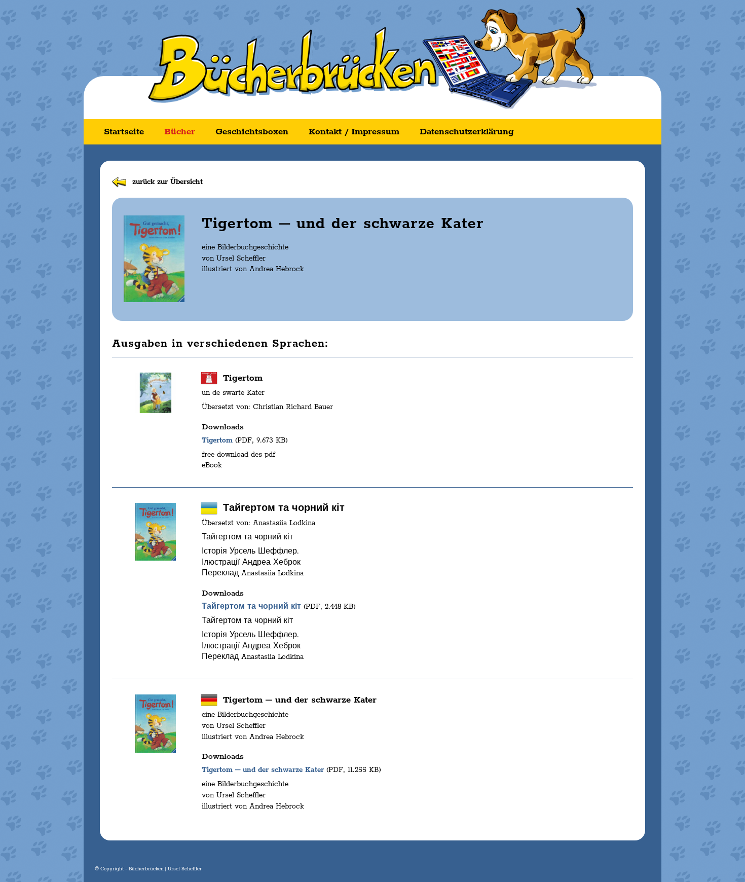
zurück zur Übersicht (167, 182)
